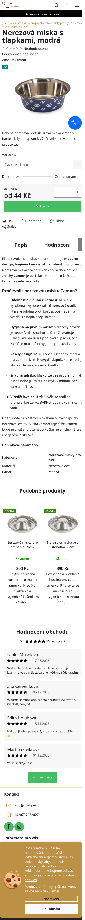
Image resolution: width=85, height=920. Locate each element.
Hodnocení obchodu (42, 631)
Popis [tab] (21, 244)
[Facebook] (9, 826)
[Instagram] (19, 826)
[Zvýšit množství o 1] (77, 192)
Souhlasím (51, 909)
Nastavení (51, 898)
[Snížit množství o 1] (57, 192)
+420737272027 (26, 814)
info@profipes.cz (27, 805)
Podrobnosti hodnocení (20, 54)
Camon (20, 60)
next (80, 532)
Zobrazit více (42, 777)
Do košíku (42, 206)
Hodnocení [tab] (57, 244)
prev (4, 532)
